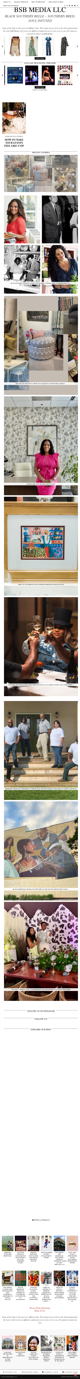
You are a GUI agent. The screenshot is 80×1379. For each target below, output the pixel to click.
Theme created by (70, 1376)
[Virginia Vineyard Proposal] (7, 1243)
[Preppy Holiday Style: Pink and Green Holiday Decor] (33, 1243)
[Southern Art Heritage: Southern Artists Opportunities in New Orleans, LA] (59, 1243)
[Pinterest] (69, 5)
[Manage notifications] (75, 1374)
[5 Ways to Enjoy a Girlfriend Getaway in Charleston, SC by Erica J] (59, 1343)
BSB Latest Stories (56, 2)
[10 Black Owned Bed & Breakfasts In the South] (7, 1343)
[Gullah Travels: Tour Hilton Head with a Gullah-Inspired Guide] (20, 1243)
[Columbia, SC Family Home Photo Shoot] (72, 1343)
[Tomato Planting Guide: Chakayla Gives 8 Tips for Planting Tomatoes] (33, 1278)
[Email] (74, 5)
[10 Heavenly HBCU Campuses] (20, 1343)
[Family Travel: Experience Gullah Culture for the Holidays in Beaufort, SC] (72, 1278)
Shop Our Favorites (10, 6)
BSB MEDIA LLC (40, 9)
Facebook (51, 1372)
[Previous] (2, 46)
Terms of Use (40, 1310)
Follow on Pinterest (42, 1220)
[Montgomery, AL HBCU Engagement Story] (46, 1243)
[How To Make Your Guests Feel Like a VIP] (14, 118)
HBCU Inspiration (38, 2)
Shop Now (40, 58)
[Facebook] (72, 5)
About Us (7, 2)
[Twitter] (64, 5)
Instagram (31, 1372)
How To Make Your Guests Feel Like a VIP (14, 142)
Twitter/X (11, 1372)
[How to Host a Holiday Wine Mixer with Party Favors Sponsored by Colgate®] (59, 1278)
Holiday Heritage (21, 2)
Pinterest (71, 1372)
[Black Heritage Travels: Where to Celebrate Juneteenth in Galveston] (20, 1278)
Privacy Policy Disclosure (40, 1308)
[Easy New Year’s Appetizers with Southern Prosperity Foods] (72, 1243)
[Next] (77, 46)
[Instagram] (67, 5)
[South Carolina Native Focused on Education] (33, 1343)
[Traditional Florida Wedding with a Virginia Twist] (46, 1343)
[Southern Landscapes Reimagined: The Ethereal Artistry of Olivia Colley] (7, 1278)
